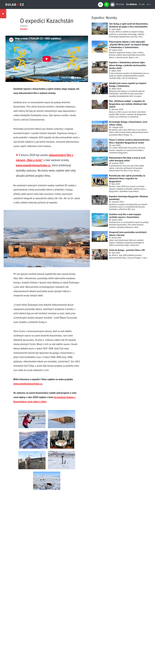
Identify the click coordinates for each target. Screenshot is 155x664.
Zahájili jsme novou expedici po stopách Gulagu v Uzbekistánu (127, 85)
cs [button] (148, 4)
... (147, 258)
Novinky (120, 4)
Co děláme (131, 4)
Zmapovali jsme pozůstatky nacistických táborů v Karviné (128, 234)
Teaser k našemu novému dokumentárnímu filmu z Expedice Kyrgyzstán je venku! (129, 141)
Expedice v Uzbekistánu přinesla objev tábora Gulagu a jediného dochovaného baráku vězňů (127, 65)
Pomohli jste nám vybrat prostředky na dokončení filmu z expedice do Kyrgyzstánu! (127, 178)
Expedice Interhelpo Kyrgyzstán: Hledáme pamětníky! (128, 198)
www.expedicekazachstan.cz (33, 165)
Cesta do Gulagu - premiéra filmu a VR (127, 250)
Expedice (98, 17)
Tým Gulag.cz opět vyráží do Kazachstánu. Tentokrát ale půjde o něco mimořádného (128, 25)
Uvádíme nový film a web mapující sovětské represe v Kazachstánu (125, 216)
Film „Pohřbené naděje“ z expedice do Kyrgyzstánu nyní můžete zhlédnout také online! (128, 104)
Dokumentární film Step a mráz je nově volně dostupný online (127, 159)
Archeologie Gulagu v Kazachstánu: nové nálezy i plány (128, 123)
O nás (142, 4)
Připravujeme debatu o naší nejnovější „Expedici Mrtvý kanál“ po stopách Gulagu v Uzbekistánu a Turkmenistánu (129, 44)
